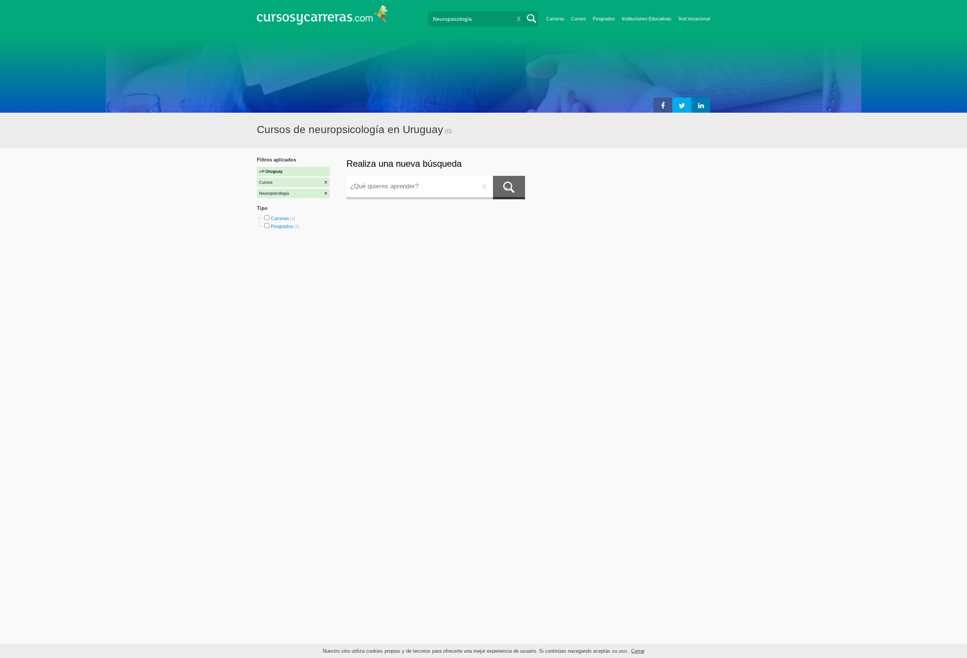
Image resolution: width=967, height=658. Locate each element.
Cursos (578, 19)
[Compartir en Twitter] (681, 105)
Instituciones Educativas (646, 19)
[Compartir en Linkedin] (700, 105)
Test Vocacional (694, 19)
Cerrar (637, 651)
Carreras (555, 19)
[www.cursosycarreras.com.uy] (322, 17)
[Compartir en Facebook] (662, 105)
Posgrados (604, 19)
